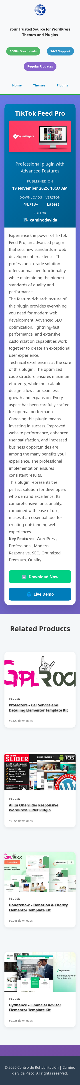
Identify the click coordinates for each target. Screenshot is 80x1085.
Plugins (62, 85)
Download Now (40, 576)
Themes (39, 85)
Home (17, 85)
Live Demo (40, 594)
